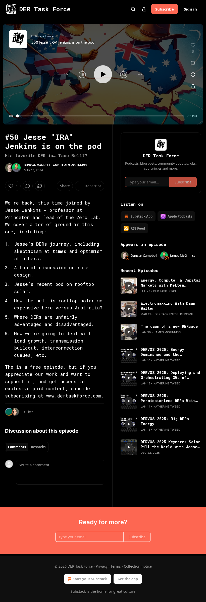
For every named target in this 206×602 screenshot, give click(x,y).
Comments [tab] (17, 447)
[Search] (133, 9)
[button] (66, 74)
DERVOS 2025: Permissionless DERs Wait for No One (168, 398)
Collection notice (138, 566)
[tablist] (26, 447)
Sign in (190, 9)
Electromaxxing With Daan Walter (168, 306)
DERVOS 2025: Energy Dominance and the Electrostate (162, 352)
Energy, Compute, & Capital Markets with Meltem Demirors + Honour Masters (170, 283)
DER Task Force (165, 291)
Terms (116, 566)
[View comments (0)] (193, 63)
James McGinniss (73, 165)
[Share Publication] (144, 9)
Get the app (128, 578)
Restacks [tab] (38, 447)
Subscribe (164, 9)
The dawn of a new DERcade (169, 326)
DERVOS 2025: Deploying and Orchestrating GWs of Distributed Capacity (170, 375)
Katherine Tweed (166, 360)
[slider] (100, 115)
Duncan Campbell (38, 165)
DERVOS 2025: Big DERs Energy (165, 421)
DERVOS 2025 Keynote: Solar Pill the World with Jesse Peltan (170, 444)
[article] (161, 286)
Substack (78, 591)
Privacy (102, 566)
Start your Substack (90, 578)
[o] (129, 286)
